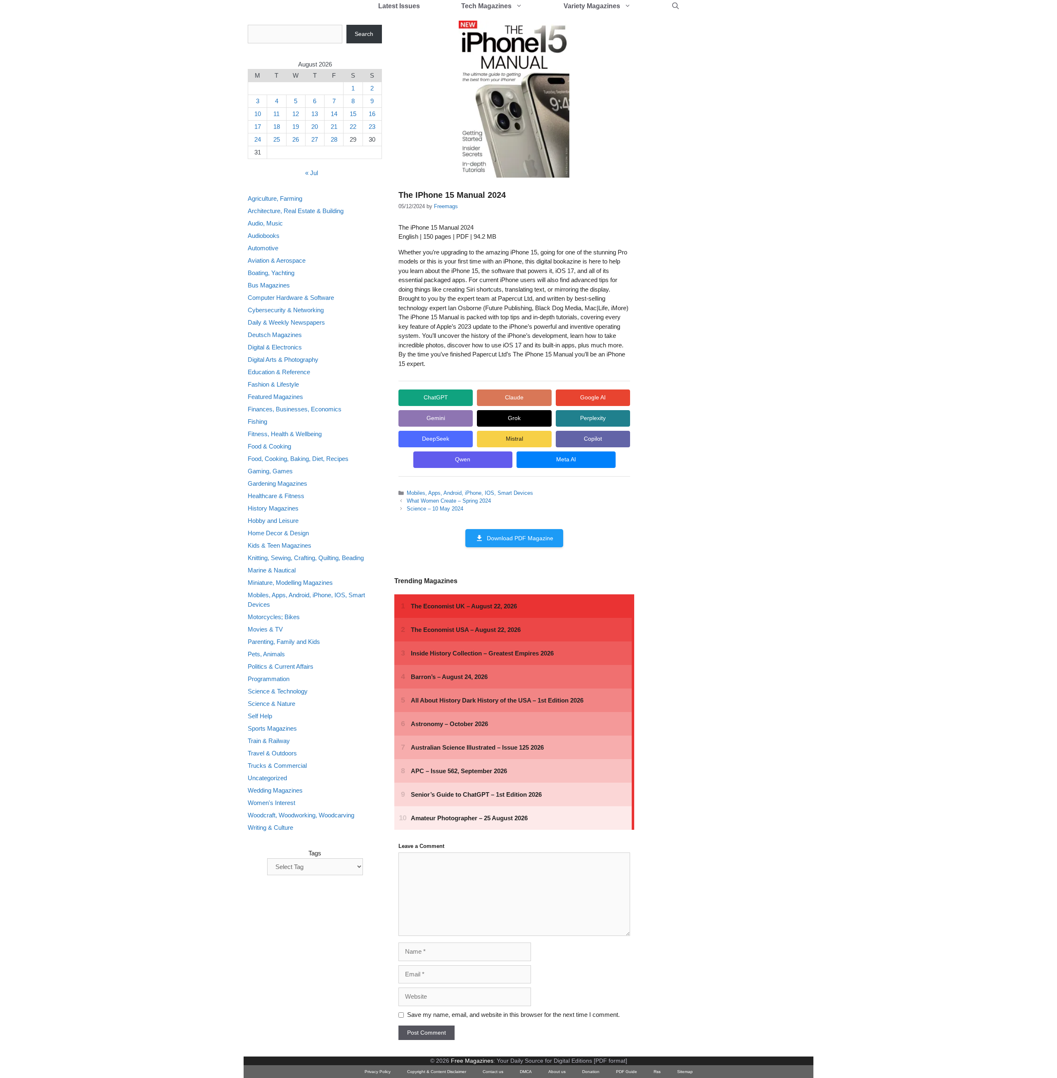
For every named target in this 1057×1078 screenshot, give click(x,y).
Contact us (493, 1071)
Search (364, 34)
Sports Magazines (272, 728)
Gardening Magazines (277, 483)
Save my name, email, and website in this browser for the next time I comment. (513, 1014)
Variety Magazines (592, 5)
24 (257, 139)
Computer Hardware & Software (291, 297)
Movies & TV (265, 629)
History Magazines (273, 508)
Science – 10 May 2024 (435, 509)
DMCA (526, 1071)
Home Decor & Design (278, 533)
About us (557, 1071)
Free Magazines (472, 1060)
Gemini (436, 418)
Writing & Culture (270, 827)
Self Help (260, 715)
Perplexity (593, 418)
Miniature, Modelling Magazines (290, 582)
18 (276, 126)
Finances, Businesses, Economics (294, 409)
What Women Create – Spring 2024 (449, 501)
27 (314, 139)
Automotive (263, 248)
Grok (514, 418)
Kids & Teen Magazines (279, 545)
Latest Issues (399, 5)
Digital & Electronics (275, 347)
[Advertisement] (708, 149)
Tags (314, 853)
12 (295, 113)
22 (353, 126)
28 (334, 139)
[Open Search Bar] (675, 6)
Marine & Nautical (272, 570)
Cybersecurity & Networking (286, 309)
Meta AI (566, 459)
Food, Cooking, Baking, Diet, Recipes (298, 458)
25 (276, 139)
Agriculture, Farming (275, 198)
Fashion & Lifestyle (273, 384)
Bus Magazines (269, 285)
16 (372, 113)
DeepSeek (435, 438)
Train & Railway (269, 740)
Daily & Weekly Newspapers (286, 322)
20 (314, 126)
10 (257, 113)
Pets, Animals (266, 654)
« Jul (311, 172)
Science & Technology (278, 691)
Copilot (593, 438)
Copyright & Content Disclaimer (436, 1071)
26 (295, 139)
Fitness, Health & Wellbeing (285, 433)
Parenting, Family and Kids (284, 641)
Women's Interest (271, 802)
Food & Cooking (269, 446)
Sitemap (685, 1071)
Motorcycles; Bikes (274, 616)
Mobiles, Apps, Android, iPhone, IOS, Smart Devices (470, 493)
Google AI (593, 397)
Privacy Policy (378, 1071)
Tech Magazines (486, 5)
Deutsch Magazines (275, 334)
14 (334, 113)
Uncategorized (267, 777)
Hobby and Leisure (273, 520)
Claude (514, 397)
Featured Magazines (275, 396)
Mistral (514, 438)
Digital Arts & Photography (283, 359)
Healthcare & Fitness (276, 495)
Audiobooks (264, 235)
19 (295, 126)
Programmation (268, 678)
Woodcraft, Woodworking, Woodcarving (301, 815)
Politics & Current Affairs (280, 666)
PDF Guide (626, 1071)
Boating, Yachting (271, 272)
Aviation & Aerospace (277, 260)
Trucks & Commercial (277, 765)
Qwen (462, 459)
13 (314, 113)
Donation (591, 1071)
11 (276, 113)
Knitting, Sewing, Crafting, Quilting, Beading (306, 557)
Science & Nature (271, 703)
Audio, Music (265, 223)
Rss (657, 1071)
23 (372, 126)
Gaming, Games (270, 471)
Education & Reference (279, 371)
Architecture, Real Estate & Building (296, 210)
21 (334, 126)
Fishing (257, 421)
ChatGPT (436, 397)
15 (353, 113)
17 (257, 126)
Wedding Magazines (275, 790)
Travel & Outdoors (272, 753)
